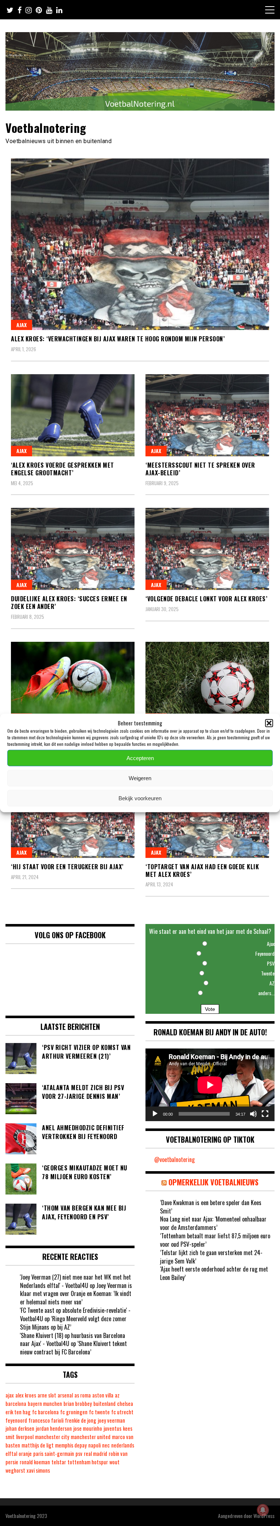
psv (78, 1453)
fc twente (99, 1412)
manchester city (52, 1437)
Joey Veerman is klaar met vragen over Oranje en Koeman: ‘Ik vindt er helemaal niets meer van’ (76, 1294)
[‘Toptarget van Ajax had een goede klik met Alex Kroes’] (207, 816)
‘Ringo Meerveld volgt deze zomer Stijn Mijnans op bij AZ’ (73, 1322)
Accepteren (140, 758)
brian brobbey (77, 1403)
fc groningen (74, 1412)
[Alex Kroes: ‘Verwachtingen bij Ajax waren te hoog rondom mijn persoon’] (140, 244)
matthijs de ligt (38, 1445)
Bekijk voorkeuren (140, 798)
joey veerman (111, 1420)
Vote (210, 1009)
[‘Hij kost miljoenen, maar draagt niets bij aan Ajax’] (73, 683)
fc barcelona (45, 1412)
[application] (210, 1084)
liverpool (25, 1437)
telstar (58, 1462)
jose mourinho (87, 1428)
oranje (25, 1453)
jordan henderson (54, 1428)
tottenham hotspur (87, 1462)
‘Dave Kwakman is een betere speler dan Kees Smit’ (210, 1206)
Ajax (21, 325)
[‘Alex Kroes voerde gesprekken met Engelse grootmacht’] (73, 415)
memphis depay (71, 1445)
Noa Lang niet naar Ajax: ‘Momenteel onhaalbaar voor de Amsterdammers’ (213, 1223)
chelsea (125, 1403)
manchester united (90, 1437)
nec (106, 1445)
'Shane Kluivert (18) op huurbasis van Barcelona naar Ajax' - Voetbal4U (72, 1339)
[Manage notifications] (263, 1510)
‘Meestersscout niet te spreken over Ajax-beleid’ (200, 469)
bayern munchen (45, 1403)
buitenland (104, 1403)
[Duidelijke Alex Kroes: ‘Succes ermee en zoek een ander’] (73, 549)
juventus (112, 1428)
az (117, 1395)
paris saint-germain (53, 1453)
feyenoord (16, 1420)
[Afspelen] (155, 1113)
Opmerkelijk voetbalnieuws (213, 1182)
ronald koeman (35, 1462)
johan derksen (19, 1428)
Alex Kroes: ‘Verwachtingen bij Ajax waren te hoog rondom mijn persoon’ (118, 338)
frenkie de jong (80, 1420)
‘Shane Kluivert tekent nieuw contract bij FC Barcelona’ (73, 1347)
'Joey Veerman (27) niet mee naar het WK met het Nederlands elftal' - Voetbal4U (75, 1281)
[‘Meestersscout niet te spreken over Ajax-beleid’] (207, 415)
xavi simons (38, 1470)
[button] (269, 722)
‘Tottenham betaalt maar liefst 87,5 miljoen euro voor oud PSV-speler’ (215, 1240)
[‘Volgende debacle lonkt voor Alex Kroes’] (207, 549)
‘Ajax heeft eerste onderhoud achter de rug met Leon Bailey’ (214, 1273)
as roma (82, 1395)
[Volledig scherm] (265, 1113)
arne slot (47, 1395)
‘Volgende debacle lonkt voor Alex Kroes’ (206, 598)
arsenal (65, 1395)
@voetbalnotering (174, 1159)
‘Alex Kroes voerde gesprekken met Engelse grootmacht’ (62, 469)
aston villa (102, 1395)
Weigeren (140, 778)
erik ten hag (18, 1412)
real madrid (95, 1453)
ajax (9, 1395)
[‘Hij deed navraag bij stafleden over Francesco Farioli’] (207, 683)
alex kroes (25, 1395)
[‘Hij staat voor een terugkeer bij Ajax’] (73, 816)
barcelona (15, 1403)
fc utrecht (122, 1412)
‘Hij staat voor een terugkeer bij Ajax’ (67, 866)
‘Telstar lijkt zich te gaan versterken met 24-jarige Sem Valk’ (211, 1256)
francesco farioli (45, 1420)
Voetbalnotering (45, 127)
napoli (94, 1445)
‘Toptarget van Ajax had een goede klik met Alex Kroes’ (202, 870)
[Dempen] (253, 1113)
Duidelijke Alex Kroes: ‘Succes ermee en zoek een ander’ (69, 602)
